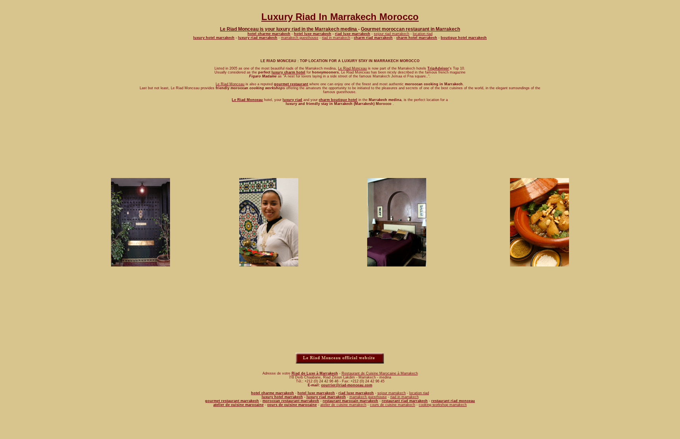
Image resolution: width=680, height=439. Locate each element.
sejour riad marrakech (391, 34)
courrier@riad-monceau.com (346, 385)
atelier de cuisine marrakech (343, 405)
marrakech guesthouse (299, 38)
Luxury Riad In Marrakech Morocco (340, 16)
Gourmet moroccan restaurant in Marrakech (410, 29)
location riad (422, 34)
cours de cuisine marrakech (392, 405)
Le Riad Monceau (352, 68)
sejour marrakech (391, 393)
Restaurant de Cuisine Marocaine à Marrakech (380, 373)
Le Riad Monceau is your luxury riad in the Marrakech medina (289, 29)
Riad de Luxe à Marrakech (315, 373)
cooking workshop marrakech (443, 405)
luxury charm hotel (288, 72)
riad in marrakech (336, 38)
